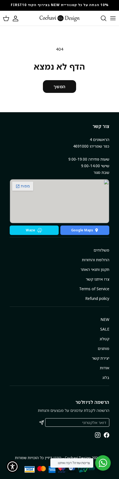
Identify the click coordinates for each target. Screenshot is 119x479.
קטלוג (104, 338)
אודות (104, 367)
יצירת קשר (100, 358)
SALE (104, 329)
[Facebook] (106, 435)
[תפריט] (113, 18)
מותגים (103, 348)
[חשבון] (18, 18)
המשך (59, 86)
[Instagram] (97, 435)
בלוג (105, 377)
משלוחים (101, 250)
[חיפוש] (101, 18)
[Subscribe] (41, 422)
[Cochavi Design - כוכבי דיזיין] (60, 18)
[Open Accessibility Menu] (12, 466)
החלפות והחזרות (95, 259)
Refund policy (97, 298)
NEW (104, 319)
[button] (6, 18)
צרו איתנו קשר (97, 279)
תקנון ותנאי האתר (95, 269)
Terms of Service (94, 288)
